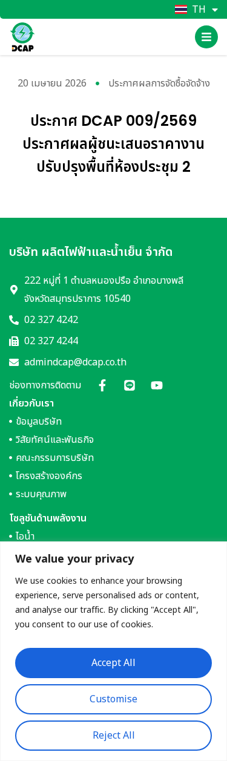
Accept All (113, 663)
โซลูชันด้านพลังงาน (48, 518)
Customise (113, 699)
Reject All (114, 735)
